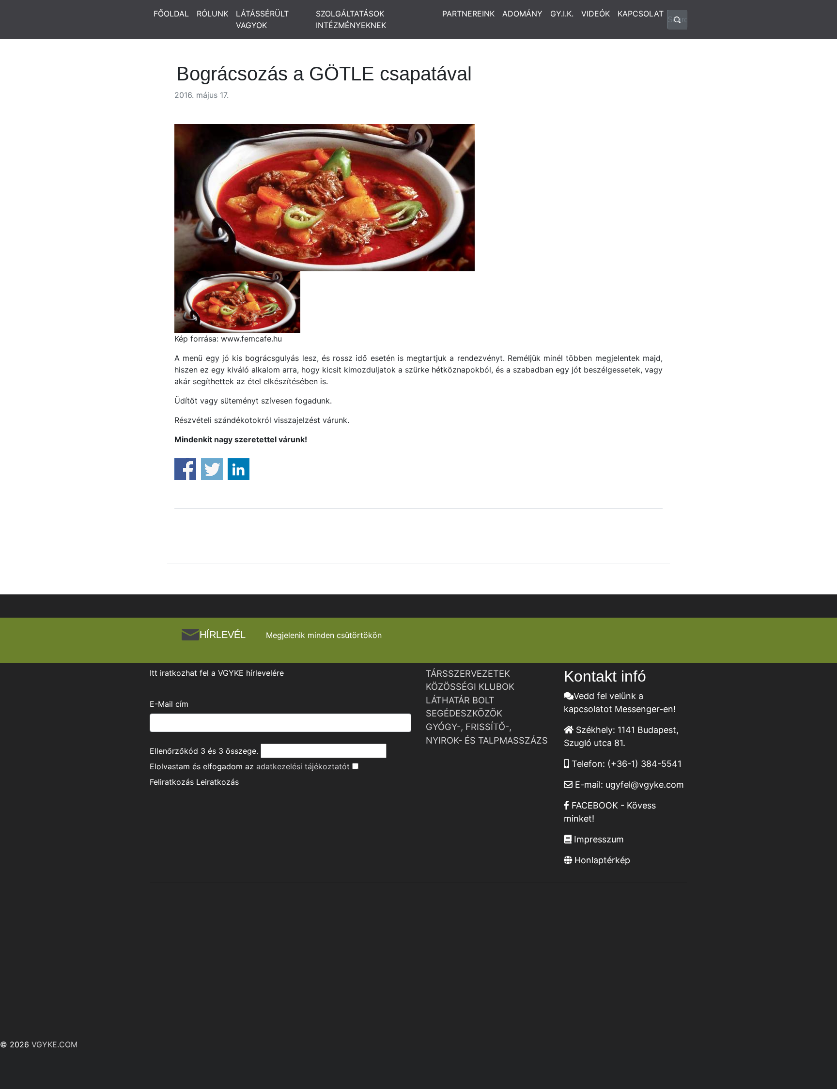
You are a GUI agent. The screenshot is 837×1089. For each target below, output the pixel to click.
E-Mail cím (169, 704)
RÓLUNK (212, 13)
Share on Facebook (185, 469)
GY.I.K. (562, 13)
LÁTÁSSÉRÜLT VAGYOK (262, 19)
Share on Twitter (212, 469)
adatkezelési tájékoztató (301, 766)
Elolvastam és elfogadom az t (250, 766)
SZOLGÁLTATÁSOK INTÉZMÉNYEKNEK (351, 19)
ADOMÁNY (522, 13)
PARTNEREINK (468, 13)
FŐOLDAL (171, 13)
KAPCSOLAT (641, 13)
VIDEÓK (595, 13)
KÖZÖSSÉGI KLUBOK (470, 686)
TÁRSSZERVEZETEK (468, 673)
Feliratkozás (172, 782)
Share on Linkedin (238, 469)
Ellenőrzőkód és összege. (204, 751)
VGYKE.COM (54, 1044)
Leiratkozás (217, 782)
